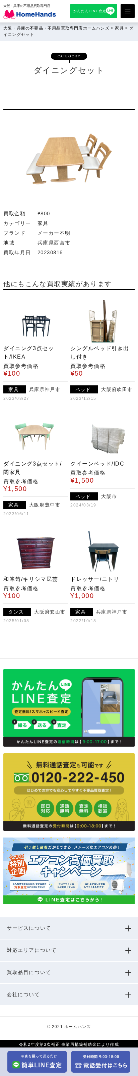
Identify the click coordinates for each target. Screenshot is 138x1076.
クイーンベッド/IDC (97, 464)
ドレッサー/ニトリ (94, 579)
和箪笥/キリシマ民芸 (30, 579)
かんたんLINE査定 (90, 11)
